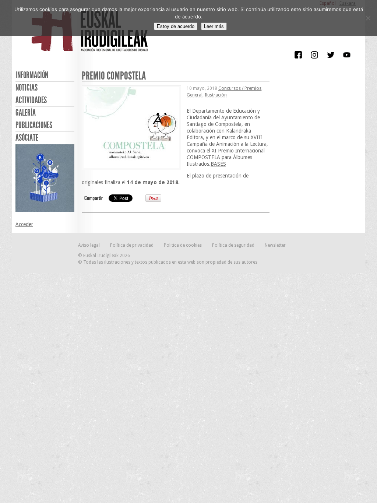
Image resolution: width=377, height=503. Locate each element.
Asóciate (26, 138)
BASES (218, 164)
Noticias (26, 87)
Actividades (31, 100)
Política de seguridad (233, 245)
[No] (367, 18)
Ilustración (216, 95)
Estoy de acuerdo (175, 26)
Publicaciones (33, 125)
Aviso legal (89, 245)
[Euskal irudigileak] (90, 36)
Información (31, 75)
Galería (25, 113)
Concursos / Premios (239, 88)
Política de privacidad (132, 245)
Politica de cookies (183, 245)
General (194, 95)
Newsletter (275, 245)
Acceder (24, 224)
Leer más (214, 26)
